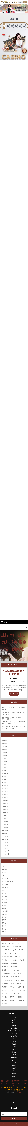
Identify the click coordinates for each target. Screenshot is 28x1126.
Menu (6, 622)
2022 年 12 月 (5, 785)
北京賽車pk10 (13, 953)
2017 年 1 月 (5, 848)
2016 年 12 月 (5, 851)
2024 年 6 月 (5, 761)
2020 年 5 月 (5, 803)
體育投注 (4, 929)
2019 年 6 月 (5, 827)
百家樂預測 (5, 993)
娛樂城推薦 (14, 963)
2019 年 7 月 (5, 824)
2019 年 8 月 (5, 821)
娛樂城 (4, 875)
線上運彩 (4, 914)
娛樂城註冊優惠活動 (7, 881)
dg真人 (14, 950)
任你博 (4, 866)
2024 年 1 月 (5, 770)
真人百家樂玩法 (15, 993)
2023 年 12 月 (5, 773)
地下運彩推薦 (13, 960)
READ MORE (14, 694)
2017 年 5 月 (5, 836)
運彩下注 (4, 920)
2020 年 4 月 (5, 806)
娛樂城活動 (5, 878)
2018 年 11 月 (5, 833)
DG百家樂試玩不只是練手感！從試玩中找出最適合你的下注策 (13, 718)
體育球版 (4, 932)
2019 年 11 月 (5, 818)
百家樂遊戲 (5, 911)
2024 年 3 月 (5, 767)
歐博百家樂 (17, 1081)
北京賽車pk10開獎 (7, 956)
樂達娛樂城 (5, 976)
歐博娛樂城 (5, 887)
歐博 (11, 1081)
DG (22, 1081)
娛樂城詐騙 (5, 884)
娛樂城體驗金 (17, 970)
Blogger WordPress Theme (9, 1123)
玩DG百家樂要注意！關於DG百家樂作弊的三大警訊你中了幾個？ (14, 722)
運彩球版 (4, 926)
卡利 (2, 1081)
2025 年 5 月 (5, 746)
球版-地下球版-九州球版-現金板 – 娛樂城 (14, 642)
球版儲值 (4, 896)
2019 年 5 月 (5, 830)
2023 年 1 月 (5, 782)
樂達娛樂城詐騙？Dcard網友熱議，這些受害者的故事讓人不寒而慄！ (13, 727)
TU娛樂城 (21, 950)
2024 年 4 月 (5, 764)
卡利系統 (6, 1081)
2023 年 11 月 (5, 776)
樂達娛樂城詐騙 (20, 980)
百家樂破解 (22, 990)
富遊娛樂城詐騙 (6, 973)
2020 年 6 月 (5, 800)
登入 (14, 1102)
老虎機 (4, 917)
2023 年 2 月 (5, 779)
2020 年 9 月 (5, 794)
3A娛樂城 (11, 943)
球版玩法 (4, 902)
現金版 (4, 890)
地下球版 (4, 960)
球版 (12, 983)
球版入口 (4, 899)
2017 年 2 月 (5, 845)
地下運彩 (4, 872)
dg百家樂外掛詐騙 (17, 946)
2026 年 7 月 (5, 740)
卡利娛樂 (17, 956)
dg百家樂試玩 (5, 950)
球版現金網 (5, 905)
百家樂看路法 (12, 990)
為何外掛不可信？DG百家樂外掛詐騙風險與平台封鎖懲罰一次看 (13, 713)
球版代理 (4, 893)
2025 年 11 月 (5, 743)
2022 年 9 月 (5, 788)
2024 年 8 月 (5, 755)
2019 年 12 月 (5, 815)
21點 (18, 943)
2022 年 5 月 (5, 791)
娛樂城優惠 (5, 963)
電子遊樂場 (13, 1000)
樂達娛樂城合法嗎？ (7, 980)
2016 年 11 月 (5, 854)
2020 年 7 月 (5, 797)
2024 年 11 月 (5, 749)
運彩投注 (4, 923)
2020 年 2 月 (5, 809)
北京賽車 (4, 869)
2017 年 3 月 (5, 842)
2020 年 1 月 (5, 812)
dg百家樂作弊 (5, 946)
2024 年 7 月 (5, 758)
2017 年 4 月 (5, 839)
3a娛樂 (4, 943)
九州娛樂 (7, 1083)
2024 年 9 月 (5, 752)
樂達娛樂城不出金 (16, 976)
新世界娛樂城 (17, 973)
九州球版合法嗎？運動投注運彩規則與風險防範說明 (13, 708)
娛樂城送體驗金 (6, 970)
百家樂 (4, 908)
